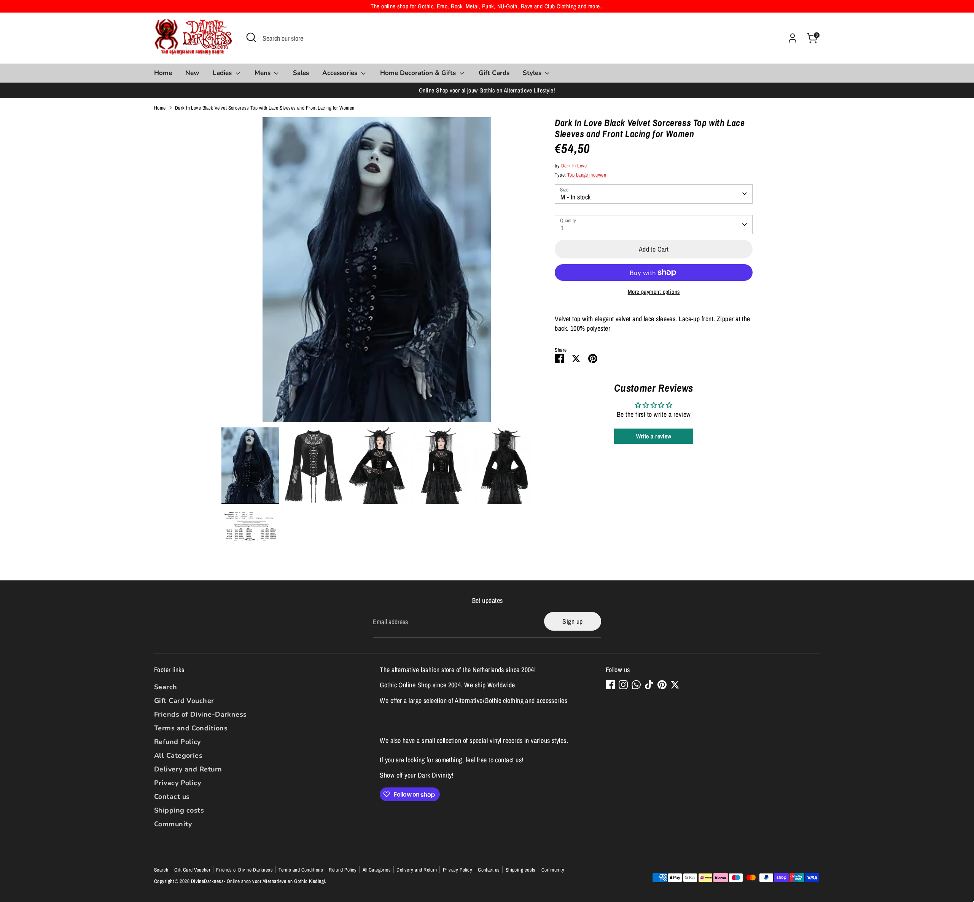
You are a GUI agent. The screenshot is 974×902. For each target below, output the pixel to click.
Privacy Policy (177, 782)
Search (165, 687)
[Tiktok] (649, 684)
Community (173, 824)
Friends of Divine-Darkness (200, 714)
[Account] (792, 38)
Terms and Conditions (191, 728)
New (192, 73)
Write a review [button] (654, 436)
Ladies (223, 73)
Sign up (572, 621)
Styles (533, 73)
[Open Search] (251, 37)
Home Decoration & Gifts (419, 73)
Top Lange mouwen (586, 174)
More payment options (654, 292)
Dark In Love (574, 165)
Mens (263, 73)
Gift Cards (494, 73)
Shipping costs (179, 810)
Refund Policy (177, 741)
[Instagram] (623, 684)
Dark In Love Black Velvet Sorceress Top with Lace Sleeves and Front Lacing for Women (265, 107)
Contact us (172, 796)
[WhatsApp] (636, 684)
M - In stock (575, 197)
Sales (301, 73)
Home (163, 73)
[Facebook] (610, 684)
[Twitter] (675, 684)
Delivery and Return (188, 769)
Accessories (340, 73)
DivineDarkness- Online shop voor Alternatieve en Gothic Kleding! (258, 881)
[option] (376, 272)
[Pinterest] (662, 684)
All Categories (178, 755)
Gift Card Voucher (184, 700)
